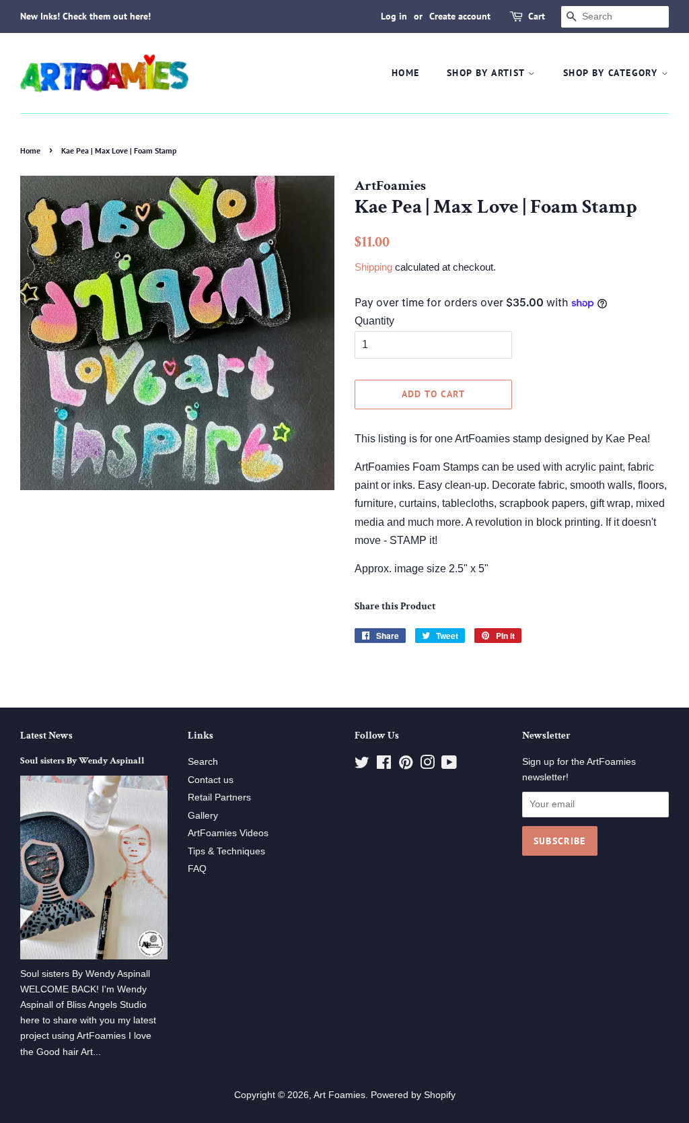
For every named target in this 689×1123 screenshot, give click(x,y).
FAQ (197, 869)
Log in (394, 16)
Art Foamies (339, 1095)
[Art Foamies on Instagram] (427, 765)
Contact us (210, 780)
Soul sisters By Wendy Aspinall (82, 761)
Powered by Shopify (413, 1095)
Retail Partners (219, 797)
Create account (460, 16)
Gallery (203, 816)
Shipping (373, 267)
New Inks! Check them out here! (85, 16)
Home (406, 73)
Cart (536, 16)
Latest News (46, 735)
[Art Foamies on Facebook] (384, 765)
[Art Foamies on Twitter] (362, 765)
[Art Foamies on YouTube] (449, 765)
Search (203, 762)
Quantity (374, 321)
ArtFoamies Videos (228, 833)
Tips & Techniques (226, 851)
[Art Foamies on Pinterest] (405, 765)
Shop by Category (612, 73)
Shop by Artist (487, 73)
